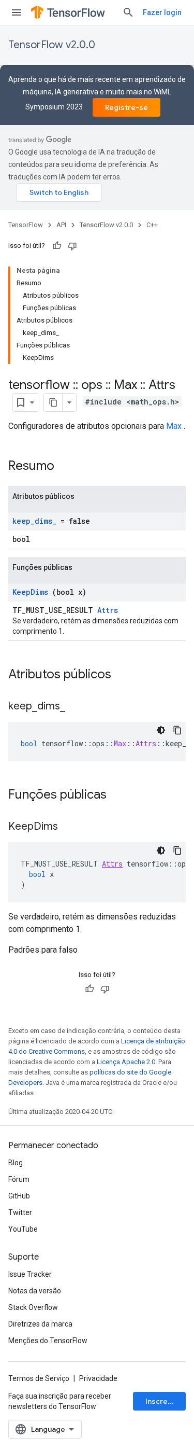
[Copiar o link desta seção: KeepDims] (68, 827)
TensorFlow (25, 225)
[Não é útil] (72, 246)
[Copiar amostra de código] (177, 730)
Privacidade (98, 1378)
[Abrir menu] (16, 12)
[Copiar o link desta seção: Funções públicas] (120, 795)
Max (174, 426)
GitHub (19, 1196)
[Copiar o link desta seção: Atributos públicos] (124, 675)
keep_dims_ (34, 521)
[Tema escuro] (161, 730)
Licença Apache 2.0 (126, 1062)
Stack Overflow (33, 1307)
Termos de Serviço (38, 1378)
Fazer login (162, 12)
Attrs (107, 610)
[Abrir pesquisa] (128, 12)
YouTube (23, 1229)
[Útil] (57, 246)
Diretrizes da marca (40, 1324)
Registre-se (126, 107)
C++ (152, 225)
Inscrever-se (165, 1401)
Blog (15, 1163)
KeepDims (30, 592)
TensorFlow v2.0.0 (51, 44)
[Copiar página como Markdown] (53, 402)
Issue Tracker (30, 1274)
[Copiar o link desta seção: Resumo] (67, 467)
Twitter (20, 1212)
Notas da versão (34, 1291)
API (61, 225)
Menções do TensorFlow (47, 1340)
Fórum (18, 1179)
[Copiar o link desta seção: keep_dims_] (75, 707)
